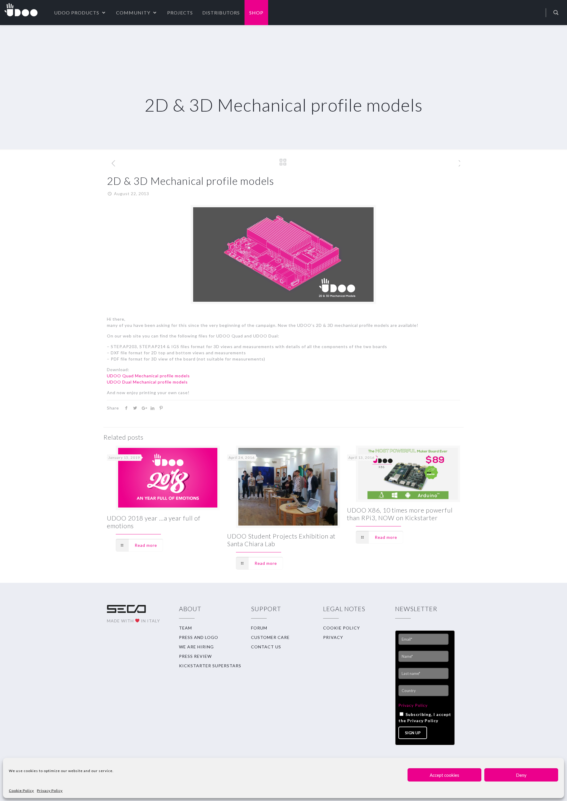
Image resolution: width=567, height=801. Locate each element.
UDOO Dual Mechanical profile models (147, 381)
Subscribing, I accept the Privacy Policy (424, 717)
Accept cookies (444, 775)
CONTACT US (266, 646)
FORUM (259, 627)
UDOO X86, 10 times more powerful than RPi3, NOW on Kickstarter (400, 513)
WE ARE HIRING (196, 646)
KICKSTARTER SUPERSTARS (210, 665)
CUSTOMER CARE (270, 637)
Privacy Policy (50, 790)
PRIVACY (333, 637)
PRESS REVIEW (195, 656)
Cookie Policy (21, 790)
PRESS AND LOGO (198, 637)
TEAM (185, 627)
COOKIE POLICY (341, 627)
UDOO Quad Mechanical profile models (148, 375)
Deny (521, 775)
